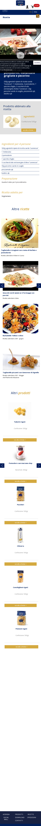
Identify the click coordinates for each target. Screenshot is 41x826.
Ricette (31, 814)
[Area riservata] (27, 7)
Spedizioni (31, 817)
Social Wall (6, 818)
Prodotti (19, 814)
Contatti (19, 820)
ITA (30, 12)
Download (19, 817)
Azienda (6, 814)
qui (11, 70)
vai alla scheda (28, 130)
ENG (35, 12)
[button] (2, 285)
